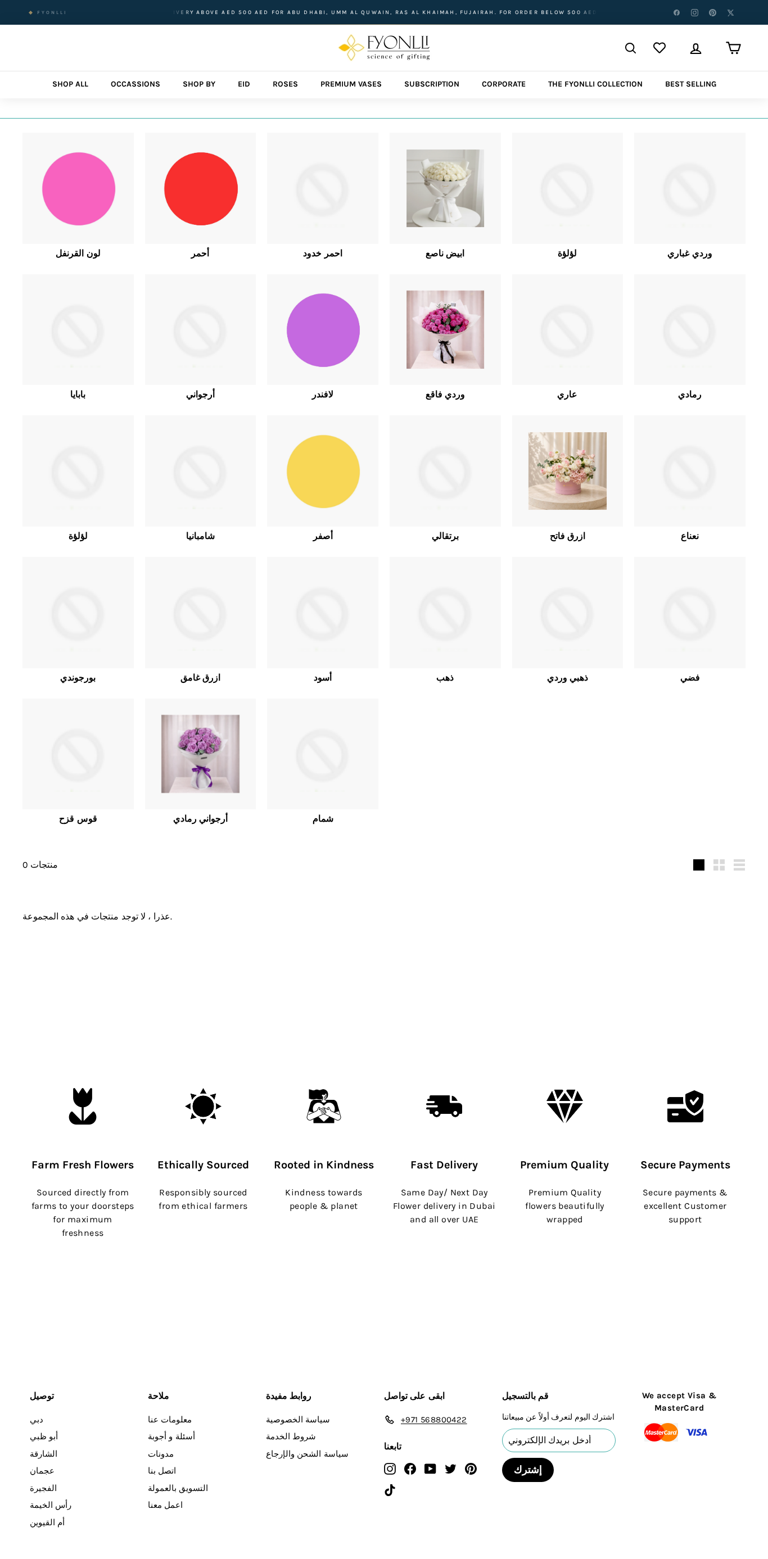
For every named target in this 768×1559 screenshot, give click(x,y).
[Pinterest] (712, 12)
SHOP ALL (70, 84)
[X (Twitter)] (730, 12)
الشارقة (43, 1454)
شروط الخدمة (291, 1436)
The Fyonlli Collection (595, 84)
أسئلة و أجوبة (171, 1436)
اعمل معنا (165, 1505)
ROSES (285, 84)
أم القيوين (47, 1522)
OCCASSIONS (135, 84)
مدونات (161, 1454)
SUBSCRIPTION (431, 84)
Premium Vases (351, 84)
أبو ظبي (44, 1436)
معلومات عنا (170, 1420)
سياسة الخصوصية (298, 1420)
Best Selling (690, 84)
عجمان (42, 1471)
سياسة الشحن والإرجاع (307, 1454)
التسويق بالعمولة (178, 1488)
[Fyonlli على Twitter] (451, 1468)
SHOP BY (199, 84)
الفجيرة (43, 1488)
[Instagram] (694, 12)
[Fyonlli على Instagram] (390, 1468)
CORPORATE (504, 84)
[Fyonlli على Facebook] (410, 1468)
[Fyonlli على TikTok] (390, 1489)
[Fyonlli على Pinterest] (471, 1468)
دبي (36, 1420)
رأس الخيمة (50, 1505)
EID (244, 84)
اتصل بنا (162, 1471)
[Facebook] (676, 12)
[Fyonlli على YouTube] (430, 1468)
